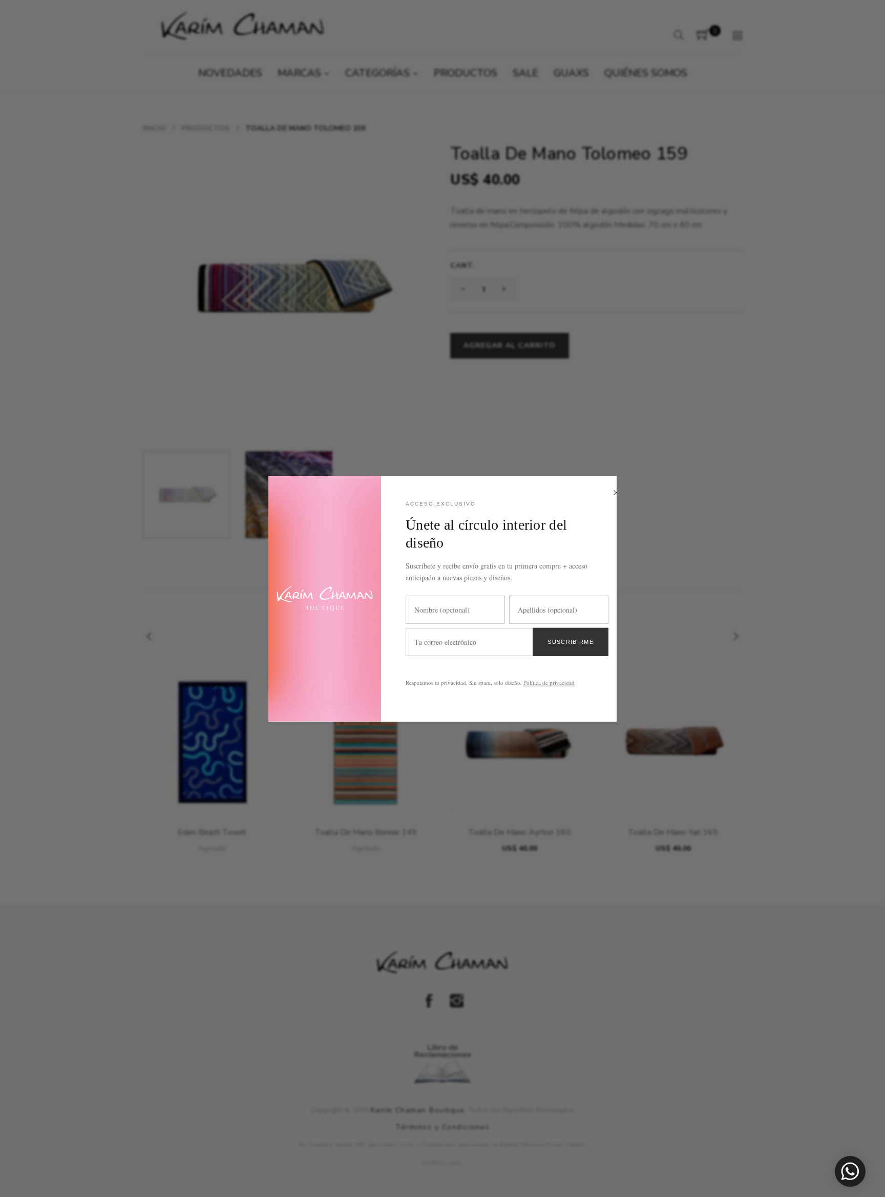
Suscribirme (570, 641)
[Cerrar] (616, 493)
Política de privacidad (549, 682)
